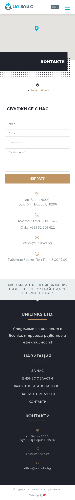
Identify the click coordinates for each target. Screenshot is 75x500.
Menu (67, 7)
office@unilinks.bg (37, 243)
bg (54, 6)
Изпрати (37, 178)
